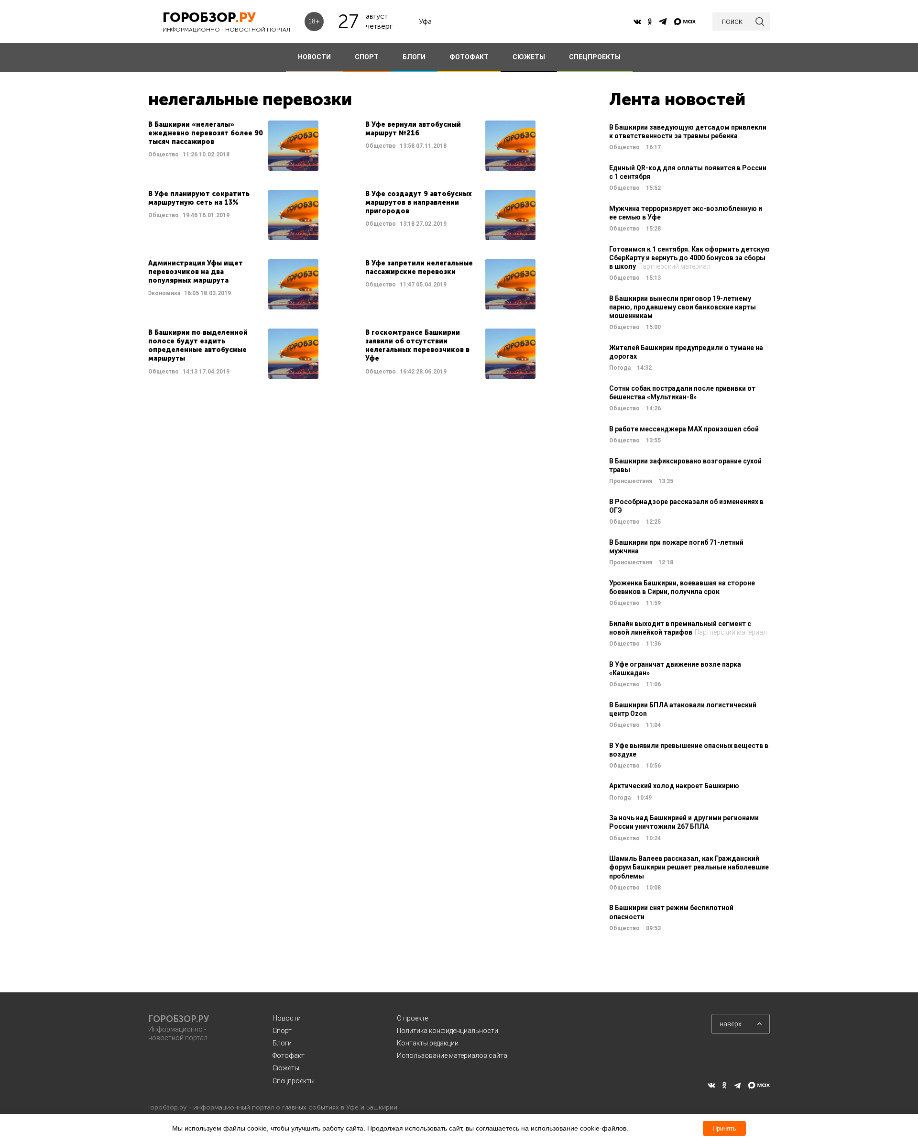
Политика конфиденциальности (447, 1030)
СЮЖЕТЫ (529, 57)
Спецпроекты (294, 1081)
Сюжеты (286, 1068)
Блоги (282, 1043)
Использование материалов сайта (452, 1055)
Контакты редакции (428, 1043)
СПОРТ (367, 57)
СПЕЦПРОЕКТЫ (595, 57)
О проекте (412, 1018)
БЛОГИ (414, 57)
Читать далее (233, 146)
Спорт (282, 1030)
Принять (724, 1128)
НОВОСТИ (314, 57)
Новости (287, 1018)
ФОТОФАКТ (469, 57)
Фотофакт (289, 1055)
